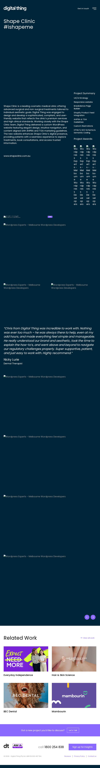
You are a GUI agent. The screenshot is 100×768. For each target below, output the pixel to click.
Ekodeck (93, 617)
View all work (88, 638)
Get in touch (83, 8)
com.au (26, 155)
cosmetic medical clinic (43, 106)
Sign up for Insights (82, 747)
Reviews (67, 756)
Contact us (92, 756)
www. (7, 155)
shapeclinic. (16, 155)
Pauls (87, 617)
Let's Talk (73, 730)
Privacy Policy (79, 756)
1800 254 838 (54, 747)
